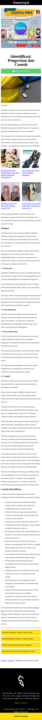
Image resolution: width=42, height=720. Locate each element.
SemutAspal (21, 2)
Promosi (23, 703)
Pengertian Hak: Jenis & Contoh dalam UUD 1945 (18, 651)
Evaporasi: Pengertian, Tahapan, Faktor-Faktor (17, 632)
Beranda (3, 660)
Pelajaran (11, 660)
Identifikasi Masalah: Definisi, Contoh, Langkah (17, 639)
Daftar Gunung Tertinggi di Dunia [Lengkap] (16, 645)
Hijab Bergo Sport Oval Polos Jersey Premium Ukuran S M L (8, 206)
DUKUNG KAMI (21, 716)
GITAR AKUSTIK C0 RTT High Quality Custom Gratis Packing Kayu (31, 206)
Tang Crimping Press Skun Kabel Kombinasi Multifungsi (30, 173)
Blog (17, 703)
